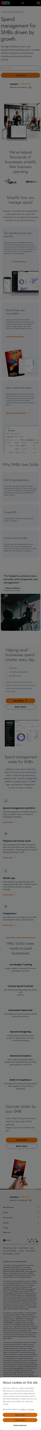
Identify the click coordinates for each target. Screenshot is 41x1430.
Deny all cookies (20, 1420)
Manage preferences (20, 1425)
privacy (31, 1409)
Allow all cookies (20, 1415)
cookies (22, 1409)
